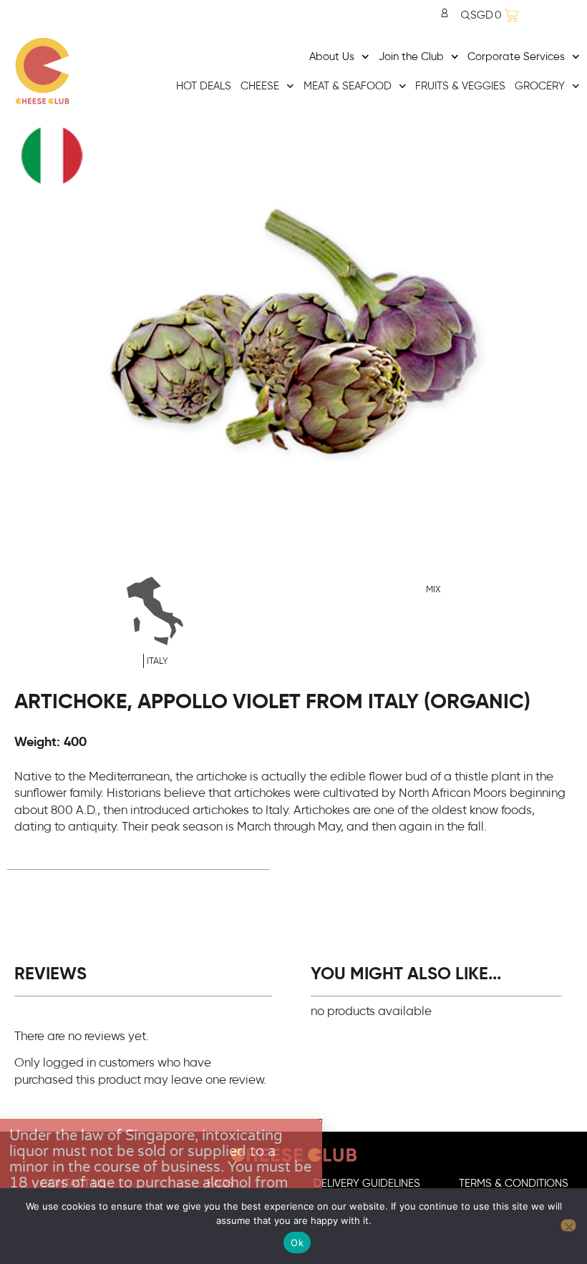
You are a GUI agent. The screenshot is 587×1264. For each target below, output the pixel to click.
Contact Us (73, 1183)
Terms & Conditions (513, 1183)
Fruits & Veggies (460, 86)
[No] (568, 1225)
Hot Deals (203, 86)
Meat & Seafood (348, 86)
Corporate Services (516, 57)
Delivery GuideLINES (367, 1183)
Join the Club (411, 57)
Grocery (540, 86)
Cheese (260, 86)
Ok (297, 1242)
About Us (331, 57)
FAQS (220, 1183)
